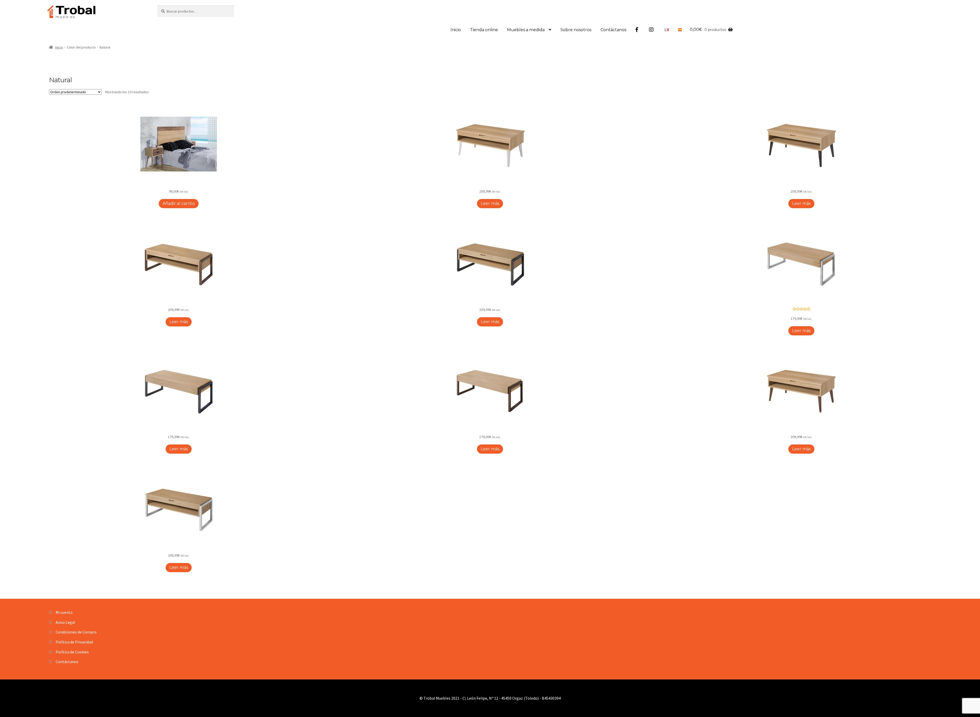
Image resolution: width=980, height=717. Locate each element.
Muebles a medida (526, 29)
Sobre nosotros (575, 29)
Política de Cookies (72, 651)
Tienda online (484, 29)
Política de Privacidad (74, 641)
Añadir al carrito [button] (179, 203)
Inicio (455, 29)
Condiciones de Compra (76, 631)
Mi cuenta (64, 612)
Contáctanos (613, 29)
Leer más (490, 203)
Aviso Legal (65, 622)
